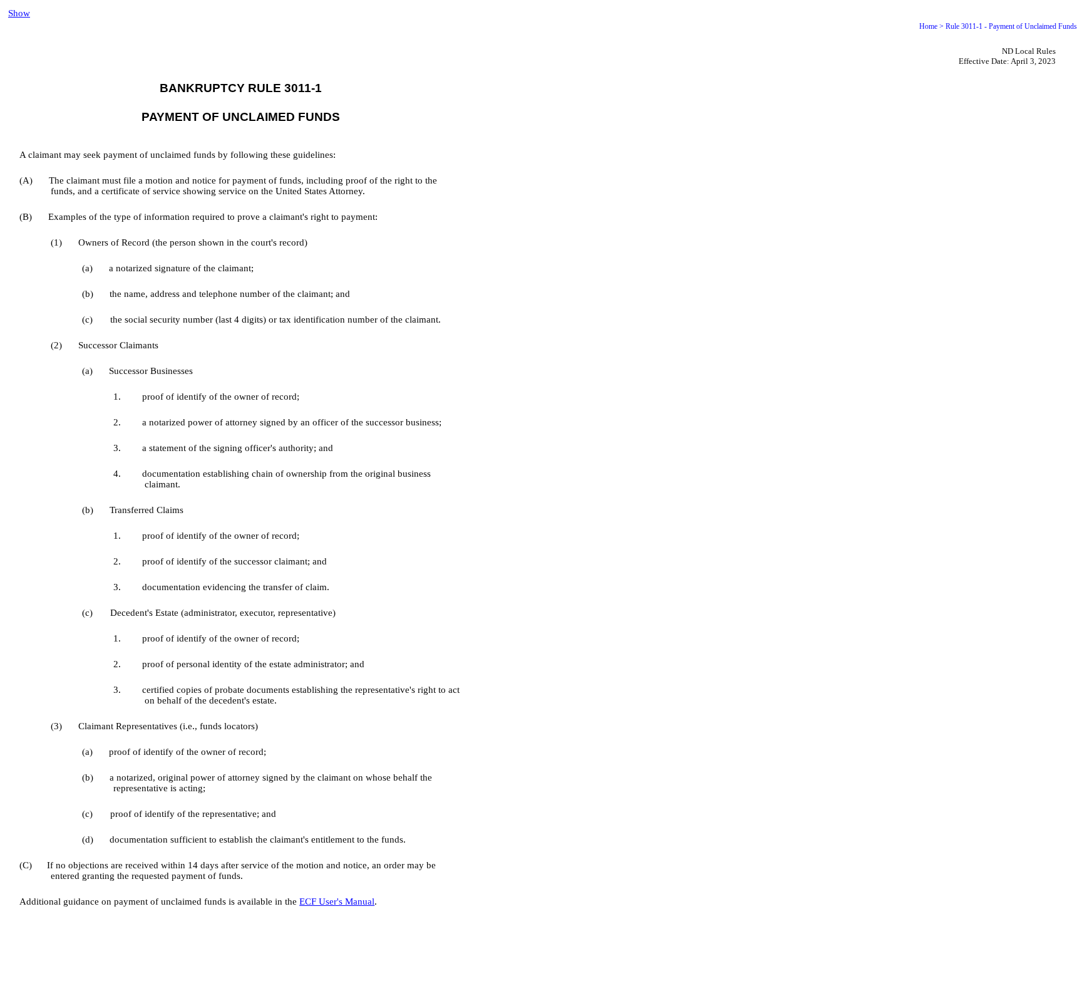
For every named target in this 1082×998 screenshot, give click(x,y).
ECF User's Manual (336, 902)
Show (19, 13)
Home (928, 26)
